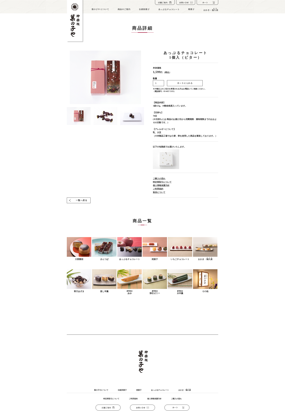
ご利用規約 (158, 189)
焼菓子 (155, 259)
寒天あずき (79, 291)
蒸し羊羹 (104, 291)
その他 (205, 291)
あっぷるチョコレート (129, 259)
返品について (159, 192)
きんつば (104, 259)
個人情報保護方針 (161, 185)
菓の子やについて (101, 390)
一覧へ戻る (81, 200)
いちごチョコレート (180, 259)
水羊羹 (180, 292)
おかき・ (205, 258)
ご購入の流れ (159, 178)
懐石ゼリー (155, 292)
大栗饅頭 (79, 259)
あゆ (130, 292)
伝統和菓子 (122, 390)
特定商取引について (162, 182)
